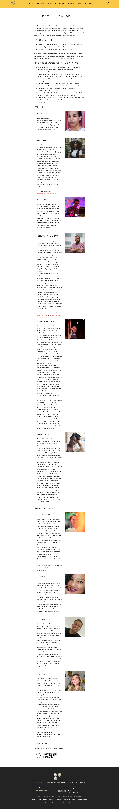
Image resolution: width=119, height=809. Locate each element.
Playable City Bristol (36, 4)
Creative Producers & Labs (76, 4)
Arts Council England (74, 791)
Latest (49, 4)
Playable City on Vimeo (55, 778)
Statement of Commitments (65, 803)
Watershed (42, 790)
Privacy (54, 803)
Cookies (47, 803)
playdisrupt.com (42, 315)
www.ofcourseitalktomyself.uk (47, 193)
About (91, 4)
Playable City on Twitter (55, 775)
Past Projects (59, 4)
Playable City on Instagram (59, 775)
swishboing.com (55, 315)
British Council (62, 791)
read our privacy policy (44, 782)
